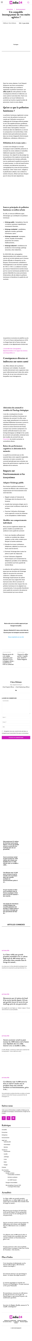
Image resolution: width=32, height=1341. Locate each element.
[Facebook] (4, 1118)
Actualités (10, 9)
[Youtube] (13, 1118)
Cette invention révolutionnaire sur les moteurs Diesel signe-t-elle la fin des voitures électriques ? (14, 1264)
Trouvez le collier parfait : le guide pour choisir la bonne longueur (22, 656)
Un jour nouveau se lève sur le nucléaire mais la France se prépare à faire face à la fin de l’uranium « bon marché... (11, 893)
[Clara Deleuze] (16, 674)
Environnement (20, 9)
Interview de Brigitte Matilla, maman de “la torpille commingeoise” (16, 1306)
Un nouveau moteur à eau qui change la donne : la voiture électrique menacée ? (15, 1274)
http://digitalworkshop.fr (16, 684)
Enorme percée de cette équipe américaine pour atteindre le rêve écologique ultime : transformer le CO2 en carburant (8, 659)
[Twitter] (8, 1118)
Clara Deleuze (12, 23)
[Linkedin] (16, 690)
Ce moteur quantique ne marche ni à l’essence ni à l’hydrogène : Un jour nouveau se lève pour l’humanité (16, 1284)
